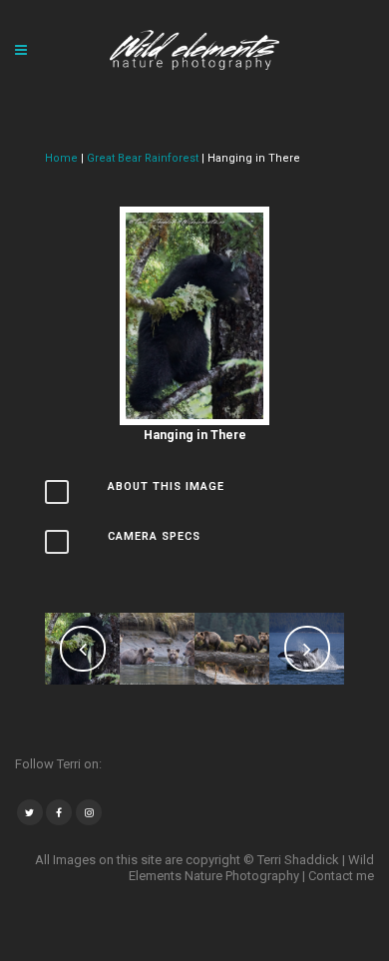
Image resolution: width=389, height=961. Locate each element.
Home (61, 158)
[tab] (194, 495)
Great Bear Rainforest (142, 158)
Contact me (341, 875)
